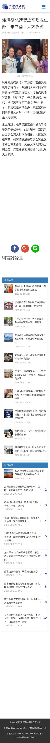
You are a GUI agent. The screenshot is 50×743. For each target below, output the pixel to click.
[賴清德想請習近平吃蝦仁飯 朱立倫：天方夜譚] (15, 248)
